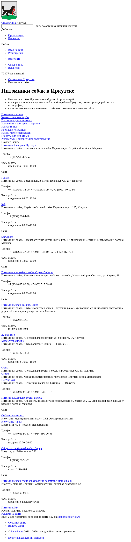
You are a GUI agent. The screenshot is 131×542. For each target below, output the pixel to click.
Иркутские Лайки (11, 421)
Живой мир (8, 334)
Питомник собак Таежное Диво (19, 304)
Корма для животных (13, 129)
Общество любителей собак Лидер (21, 448)
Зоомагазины (9, 126)
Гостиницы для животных (16, 120)
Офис (4, 367)
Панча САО (8, 379)
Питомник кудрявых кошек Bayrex (21, 397)
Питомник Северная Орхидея (18, 145)
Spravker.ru (17, 531)
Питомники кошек (12, 114)
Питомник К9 (9, 507)
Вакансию (14, 38)
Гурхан (5, 177)
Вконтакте (14, 58)
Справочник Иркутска (21, 79)
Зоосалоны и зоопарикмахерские (20, 123)
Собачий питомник (12, 415)
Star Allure (7, 236)
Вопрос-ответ (16, 525)
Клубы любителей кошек (16, 132)
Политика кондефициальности (26, 537)
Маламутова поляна (13, 340)
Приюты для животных (15, 135)
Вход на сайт (15, 49)
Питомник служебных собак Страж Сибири (27, 272)
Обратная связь (17, 522)
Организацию (16, 35)
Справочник (8, 22)
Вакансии (14, 67)
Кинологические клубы (15, 117)
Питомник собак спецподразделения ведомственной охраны (36, 480)
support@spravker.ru (68, 516)
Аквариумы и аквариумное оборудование (25, 138)
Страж (5, 373)
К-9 (3, 204)
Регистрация (15, 53)
